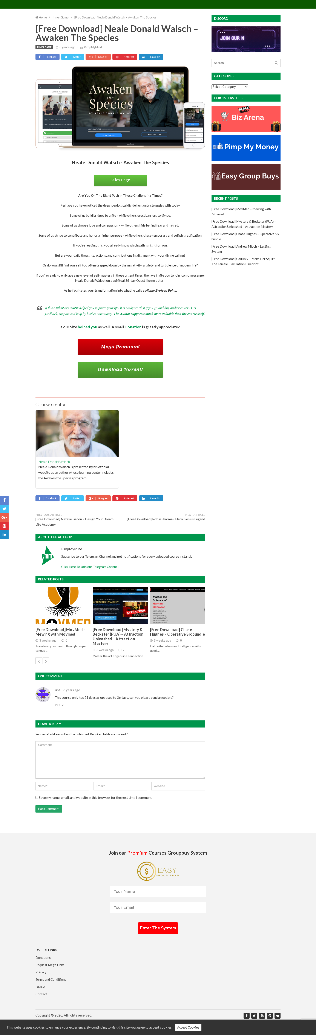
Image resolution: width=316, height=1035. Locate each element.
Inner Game (44, 47)
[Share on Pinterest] (4, 526)
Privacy (40, 972)
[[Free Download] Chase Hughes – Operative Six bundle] (177, 605)
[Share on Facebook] (4, 500)
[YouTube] (262, 1016)
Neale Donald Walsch (54, 462)
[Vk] (278, 1016)
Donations (43, 957)
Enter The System (158, 928)
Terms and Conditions (50, 979)
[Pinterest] (270, 1016)
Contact (41, 994)
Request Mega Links (49, 965)
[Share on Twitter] (4, 509)
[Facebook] (247, 1016)
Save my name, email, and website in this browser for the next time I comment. (95, 797)
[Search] (276, 63)
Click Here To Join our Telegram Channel (89, 567)
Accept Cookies (188, 1027)
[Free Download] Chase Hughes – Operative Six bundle (177, 632)
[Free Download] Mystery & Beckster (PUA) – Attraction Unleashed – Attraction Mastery (118, 636)
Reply (59, 705)
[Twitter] (254, 1016)
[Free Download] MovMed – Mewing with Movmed (60, 632)
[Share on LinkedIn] (4, 534)
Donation (133, 327)
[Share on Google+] (4, 517)
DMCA (40, 987)
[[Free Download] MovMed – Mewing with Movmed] (63, 605)
